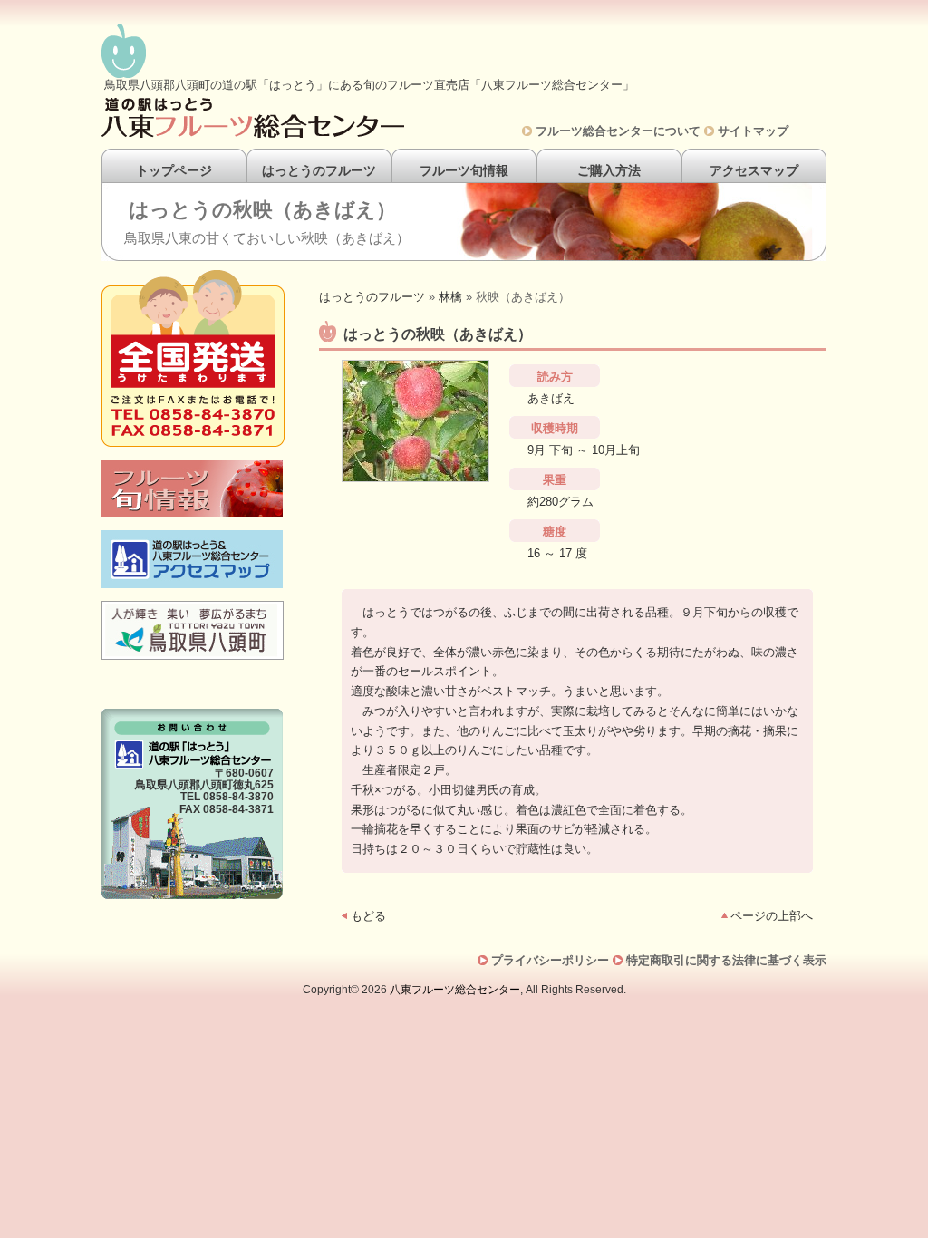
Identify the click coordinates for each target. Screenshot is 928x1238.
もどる (368, 916)
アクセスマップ (754, 170)
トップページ (174, 170)
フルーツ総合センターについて (618, 131)
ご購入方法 (609, 170)
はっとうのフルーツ (319, 170)
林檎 (450, 297)
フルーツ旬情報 (464, 170)
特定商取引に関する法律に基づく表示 (726, 960)
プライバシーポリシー (550, 960)
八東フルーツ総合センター (455, 989)
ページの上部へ (771, 916)
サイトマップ (753, 131)
